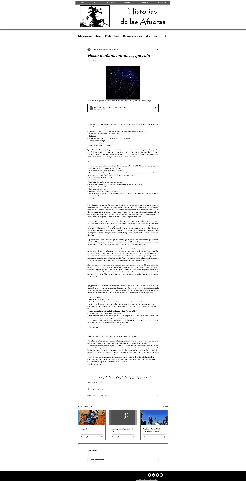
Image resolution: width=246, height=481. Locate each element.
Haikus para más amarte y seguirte (136, 36)
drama (112, 378)
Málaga (120, 378)
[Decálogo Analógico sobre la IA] (123, 417)
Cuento (98, 36)
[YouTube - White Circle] (161, 475)
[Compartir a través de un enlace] (102, 389)
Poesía (116, 36)
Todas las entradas (85, 36)
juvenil (135, 378)
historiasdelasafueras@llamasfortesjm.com (105, 475)
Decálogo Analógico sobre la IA (122, 430)
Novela (108, 36)
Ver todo (165, 406)
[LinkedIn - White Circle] (153, 475)
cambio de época (101, 378)
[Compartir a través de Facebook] (88, 389)
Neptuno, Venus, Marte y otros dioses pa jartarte (152, 430)
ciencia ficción (145, 378)
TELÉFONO (128, 475)
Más (155, 36)
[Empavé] (91, 417)
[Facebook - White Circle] (149, 475)
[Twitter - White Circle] (157, 475)
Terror (127, 378)
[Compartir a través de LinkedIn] (98, 389)
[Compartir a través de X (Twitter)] (93, 389)
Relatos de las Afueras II (95, 383)
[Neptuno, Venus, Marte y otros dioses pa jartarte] (154, 417)
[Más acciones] (157, 49)
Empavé (84, 429)
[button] (166, 36)
